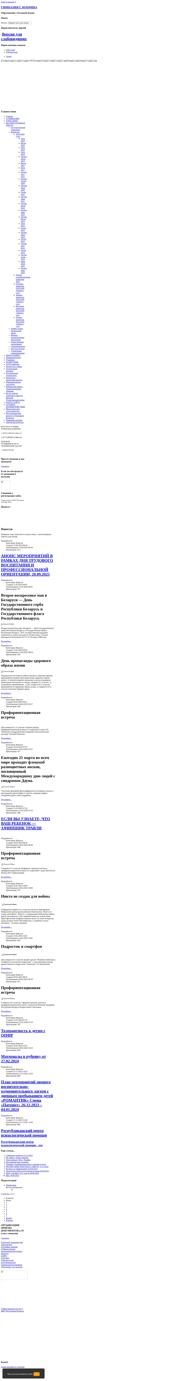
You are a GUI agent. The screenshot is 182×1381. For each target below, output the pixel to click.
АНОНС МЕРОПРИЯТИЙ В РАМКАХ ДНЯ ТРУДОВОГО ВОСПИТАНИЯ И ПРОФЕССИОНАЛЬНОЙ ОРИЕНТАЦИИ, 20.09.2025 (27, 565)
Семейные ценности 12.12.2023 (19, 1155)
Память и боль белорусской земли (17, 331)
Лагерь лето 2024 (24, 246)
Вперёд (9, 1218)
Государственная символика (18, 128)
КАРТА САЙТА (13, 402)
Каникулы (15, 132)
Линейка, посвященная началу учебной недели (26, 1164)
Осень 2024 (23, 251)
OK (36, 1374)
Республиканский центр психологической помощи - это (22, 1143)
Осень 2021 (23, 193)
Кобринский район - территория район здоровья (14, 389)
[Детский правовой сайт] (12, 1242)
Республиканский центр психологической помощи (24, 1132)
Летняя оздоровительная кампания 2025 (23, 278)
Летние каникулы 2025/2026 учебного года (20, 321)
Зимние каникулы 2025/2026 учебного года (20, 299)
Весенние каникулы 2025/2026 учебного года (20, 310)
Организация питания (11, 370)
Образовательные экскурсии (13, 383)
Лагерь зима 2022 (24, 212)
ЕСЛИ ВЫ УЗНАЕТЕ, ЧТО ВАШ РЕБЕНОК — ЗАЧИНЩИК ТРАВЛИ (25, 823)
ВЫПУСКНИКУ (13, 355)
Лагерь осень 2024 (24, 257)
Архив (9, 56)
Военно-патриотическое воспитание (17, 337)
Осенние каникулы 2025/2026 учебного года (20, 288)
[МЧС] (4, 1256)
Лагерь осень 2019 (24, 159)
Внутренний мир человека (17, 1162)
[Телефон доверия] (9, 1247)
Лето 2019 (23, 149)
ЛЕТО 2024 (23, 240)
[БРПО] (13, 1265)
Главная (9, 116)
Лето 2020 (23, 140)
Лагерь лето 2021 (24, 174)
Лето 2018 (23, 153)
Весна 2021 (23, 164)
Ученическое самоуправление (18, 352)
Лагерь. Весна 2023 (24, 219)
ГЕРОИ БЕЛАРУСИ (14, 422)
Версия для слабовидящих (14, 36)
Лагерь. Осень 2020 (24, 181)
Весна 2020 (23, 144)
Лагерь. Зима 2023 (24, 234)
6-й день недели (17, 349)
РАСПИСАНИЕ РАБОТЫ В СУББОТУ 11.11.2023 (27, 1167)
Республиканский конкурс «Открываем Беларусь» (15, 415)
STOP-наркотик (12, 364)
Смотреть (5, 466)
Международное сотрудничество (13, 410)
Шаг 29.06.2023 (12, 1175)
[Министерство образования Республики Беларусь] (13, 1254)
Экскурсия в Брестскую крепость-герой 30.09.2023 (27, 1171)
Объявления (11, 1185)
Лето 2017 (23, 169)
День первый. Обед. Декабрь (18, 1160)
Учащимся (10, 360)
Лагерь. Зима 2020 (24, 188)
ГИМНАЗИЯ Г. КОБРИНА (19, 7)
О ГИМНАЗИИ (12, 119)
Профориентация (13, 358)
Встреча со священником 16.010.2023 (22, 1169)
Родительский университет (12, 374)
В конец (9, 1220)
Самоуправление (18, 346)
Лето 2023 (23, 225)
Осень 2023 (23, 229)
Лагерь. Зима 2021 (24, 199)
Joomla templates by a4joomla (13, 1367)
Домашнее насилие (14, 420)
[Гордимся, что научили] (11, 1267)
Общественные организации (17, 343)
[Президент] (6, 1245)
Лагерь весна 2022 (24, 205)
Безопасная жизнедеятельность (14, 379)
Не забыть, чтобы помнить (17, 1158)
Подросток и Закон (14, 367)
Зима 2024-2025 (23, 264)
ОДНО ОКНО (12, 121)
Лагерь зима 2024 (24, 270)
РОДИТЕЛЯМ (12, 362)
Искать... (4, 23)
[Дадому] (5, 1258)
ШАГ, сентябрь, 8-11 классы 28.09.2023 (22, 1173)
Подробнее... (6, 641)
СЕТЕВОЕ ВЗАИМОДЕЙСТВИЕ (15, 405)
